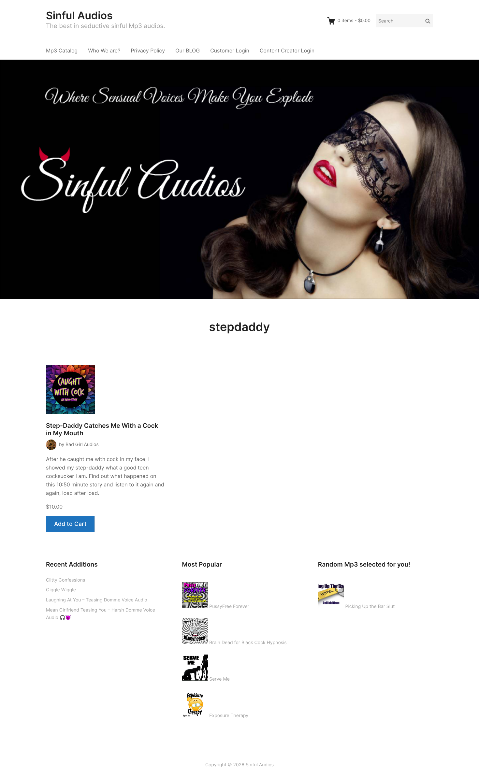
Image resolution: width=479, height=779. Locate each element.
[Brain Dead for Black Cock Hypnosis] (195, 630)
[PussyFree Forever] (195, 594)
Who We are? (104, 50)
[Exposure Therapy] (195, 703)
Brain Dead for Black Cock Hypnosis (247, 642)
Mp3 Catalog (62, 50)
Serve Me (219, 679)
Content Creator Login (287, 50)
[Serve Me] (195, 666)
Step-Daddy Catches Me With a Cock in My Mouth (102, 429)
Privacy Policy (148, 50)
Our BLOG (187, 50)
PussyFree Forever (229, 606)
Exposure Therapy (228, 715)
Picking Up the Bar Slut (370, 606)
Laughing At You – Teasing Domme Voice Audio (96, 600)
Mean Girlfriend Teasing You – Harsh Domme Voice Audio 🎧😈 (100, 613)
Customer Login (229, 50)
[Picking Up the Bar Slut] (331, 594)
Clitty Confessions (65, 580)
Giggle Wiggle (61, 590)
